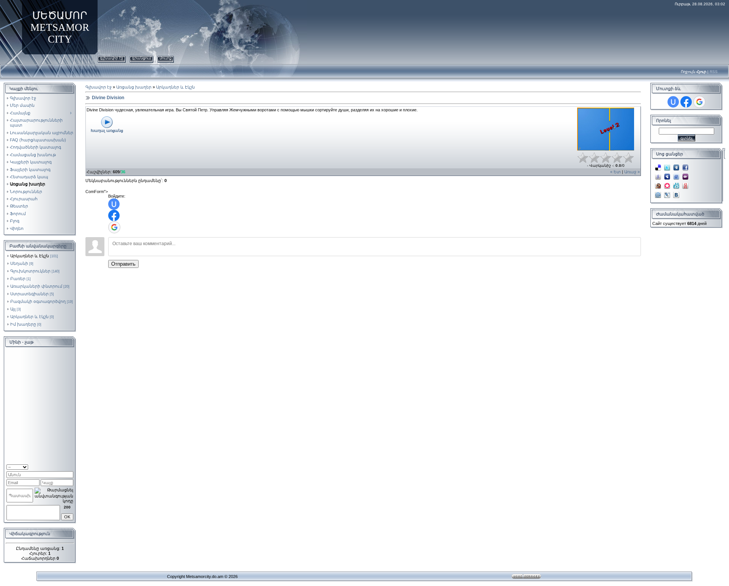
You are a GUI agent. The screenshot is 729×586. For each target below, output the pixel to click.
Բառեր (17, 278)
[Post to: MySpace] (667, 174)
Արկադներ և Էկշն (29, 255)
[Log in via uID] (114, 204)
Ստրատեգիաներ (29, 293)
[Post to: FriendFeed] (676, 174)
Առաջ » (632, 171)
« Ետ (615, 171)
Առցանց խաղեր (133, 87)
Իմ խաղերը (23, 324)
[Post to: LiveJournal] (667, 192)
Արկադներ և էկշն (29, 316)
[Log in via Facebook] (114, 215)
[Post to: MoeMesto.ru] (676, 183)
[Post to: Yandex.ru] (685, 183)
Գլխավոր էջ (111, 58)
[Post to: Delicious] (658, 165)
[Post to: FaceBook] (685, 165)
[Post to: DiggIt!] (676, 165)
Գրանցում (141, 58)
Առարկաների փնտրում (36, 286)
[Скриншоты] (605, 129)
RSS (714, 72)
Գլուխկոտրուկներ (30, 271)
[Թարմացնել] (63, 466)
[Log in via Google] (114, 227)
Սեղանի (19, 263)
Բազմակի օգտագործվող (38, 301)
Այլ (13, 309)
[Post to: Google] (658, 174)
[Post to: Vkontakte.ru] (676, 192)
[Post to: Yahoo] (685, 174)
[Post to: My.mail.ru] (658, 192)
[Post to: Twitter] (667, 165)
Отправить (123, 264)
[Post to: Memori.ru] (667, 183)
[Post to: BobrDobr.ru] (658, 183)
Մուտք (165, 58)
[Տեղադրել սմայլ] (70, 466)
